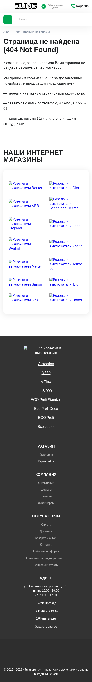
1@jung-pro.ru (50, 118)
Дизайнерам (46, 503)
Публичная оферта (46, 551)
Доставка (46, 531)
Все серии (46, 427)
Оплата (46, 524)
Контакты (46, 496)
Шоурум (46, 489)
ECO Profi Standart (46, 400)
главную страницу (42, 93)
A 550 (46, 373)
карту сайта (74, 93)
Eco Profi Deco (46, 409)
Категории (46, 454)
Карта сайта (46, 461)
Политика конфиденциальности (46, 558)
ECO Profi (46, 418)
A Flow (46, 382)
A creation (46, 364)
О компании (46, 483)
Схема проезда (46, 603)
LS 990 (46, 391)
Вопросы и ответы (46, 565)
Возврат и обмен (46, 538)
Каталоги (46, 544)
